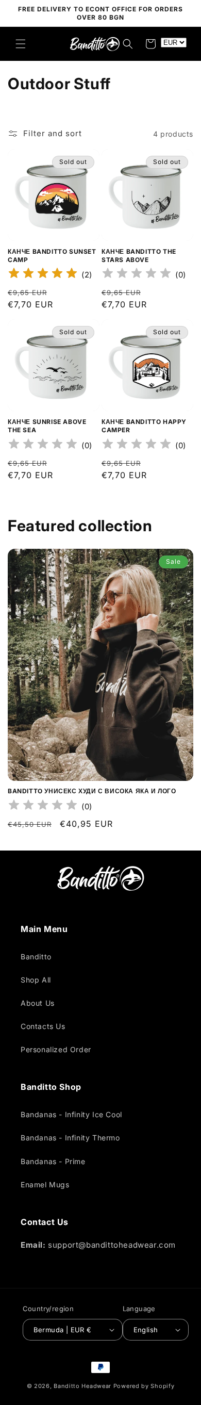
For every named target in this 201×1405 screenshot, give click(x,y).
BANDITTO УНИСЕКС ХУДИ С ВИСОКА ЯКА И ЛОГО (92, 791)
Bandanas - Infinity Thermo (70, 1137)
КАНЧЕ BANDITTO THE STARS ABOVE (139, 256)
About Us (38, 1003)
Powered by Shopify (144, 1386)
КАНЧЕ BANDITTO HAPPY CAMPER (144, 426)
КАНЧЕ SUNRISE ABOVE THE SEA (47, 426)
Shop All (36, 979)
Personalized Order (56, 1049)
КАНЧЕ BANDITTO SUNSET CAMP (52, 256)
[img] (43, 274)
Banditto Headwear (82, 1386)
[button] (20, 43)
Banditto (36, 956)
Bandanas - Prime (53, 1161)
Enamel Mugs (45, 1184)
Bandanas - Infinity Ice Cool (71, 1114)
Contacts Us (43, 1026)
